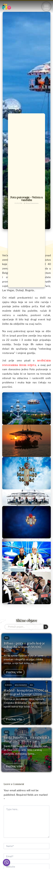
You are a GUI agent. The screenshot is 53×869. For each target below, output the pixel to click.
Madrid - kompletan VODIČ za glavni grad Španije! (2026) (26, 692)
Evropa (8, 685)
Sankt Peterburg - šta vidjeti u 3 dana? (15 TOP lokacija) (26, 739)
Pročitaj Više (14, 672)
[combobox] (24, 627)
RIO (6, 638)
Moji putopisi (21, 685)
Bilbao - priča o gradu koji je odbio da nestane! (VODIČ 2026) (24, 647)
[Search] (46, 627)
